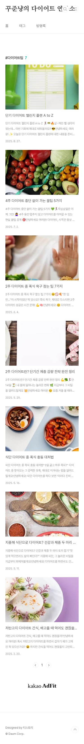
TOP (75, 729)
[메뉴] (75, 8)
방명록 (41, 26)
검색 (65, 9)
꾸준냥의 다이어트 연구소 (40, 9)
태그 (22, 26)
